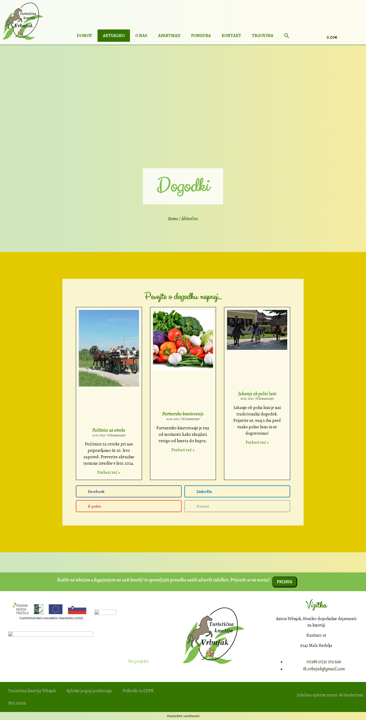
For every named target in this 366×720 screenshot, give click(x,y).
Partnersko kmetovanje (183, 414)
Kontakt (231, 36)
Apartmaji (169, 36)
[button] (287, 35)
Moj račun (17, 703)
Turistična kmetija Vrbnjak (32, 691)
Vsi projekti (138, 661)
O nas (141, 36)
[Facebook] (360, 36)
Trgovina (262, 36)
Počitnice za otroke (108, 430)
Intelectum (353, 695)
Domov (84, 36)
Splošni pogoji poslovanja (89, 691)
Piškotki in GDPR (138, 691)
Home (173, 219)
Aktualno (114, 36)
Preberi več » (108, 472)
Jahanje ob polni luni (257, 394)
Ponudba (201, 36)
